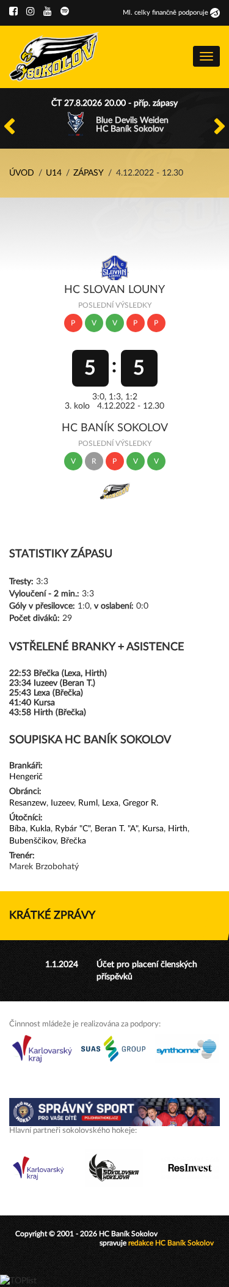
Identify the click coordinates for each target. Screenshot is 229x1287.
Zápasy (88, 173)
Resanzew (27, 803)
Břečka (73, 841)
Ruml (88, 803)
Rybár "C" (72, 829)
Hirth (177, 829)
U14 (54, 173)
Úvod (21, 173)
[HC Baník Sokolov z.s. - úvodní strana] (54, 57)
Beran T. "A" (116, 829)
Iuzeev (62, 803)
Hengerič (26, 777)
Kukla (40, 829)
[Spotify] (64, 12)
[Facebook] (13, 12)
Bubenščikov (32, 841)
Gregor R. (140, 803)
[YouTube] (47, 12)
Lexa (110, 803)
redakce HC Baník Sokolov (171, 1243)
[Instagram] (30, 12)
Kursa (153, 829)
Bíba (17, 829)
